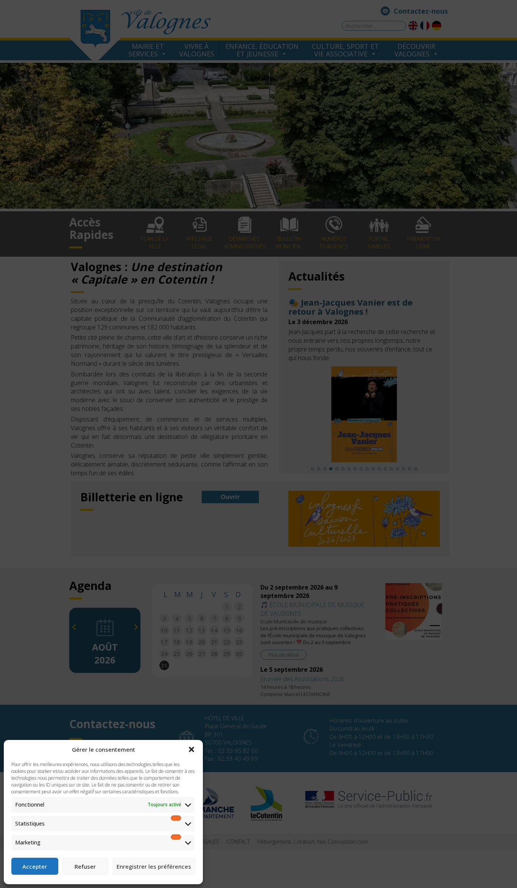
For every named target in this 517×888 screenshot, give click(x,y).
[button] (191, 749)
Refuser (85, 866)
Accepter (34, 866)
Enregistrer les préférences (154, 866)
